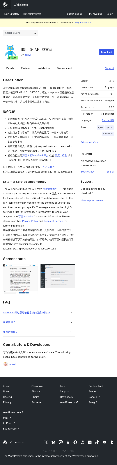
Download (106, 52)
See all (110, 171)
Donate (94, 396)
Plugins (35, 396)
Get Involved (96, 386)
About (6, 386)
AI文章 (100, 127)
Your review (87, 171)
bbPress (9, 423)
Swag (93, 402)
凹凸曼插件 (49, 167)
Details (10, 68)
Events (92, 391)
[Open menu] (112, 4)
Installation (44, 68)
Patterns (36, 402)
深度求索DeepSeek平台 (35, 155)
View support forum (92, 200)
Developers (66, 396)
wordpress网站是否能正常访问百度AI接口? (26, 312)
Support (109, 68)
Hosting (7, 396)
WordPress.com (13, 412)
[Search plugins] (35, 33)
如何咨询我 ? (10, 331)
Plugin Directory (11, 14)
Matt (7, 417)
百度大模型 (61, 155)
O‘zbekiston (16, 442)
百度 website (25, 216)
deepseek (108, 133)
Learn (63, 386)
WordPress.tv (69, 402)
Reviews (25, 68)
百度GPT (109, 127)
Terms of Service (53, 221)
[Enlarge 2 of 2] (71, 268)
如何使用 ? (9, 322)
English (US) (108, 120)
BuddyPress (11, 428)
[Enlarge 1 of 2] (33, 268)
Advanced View (89, 142)
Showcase (37, 386)
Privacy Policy (30, 221)
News (6, 391)
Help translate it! (83, 22)
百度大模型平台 (51, 188)
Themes (36, 391)
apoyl (28, 54)
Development (64, 68)
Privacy (7, 402)
